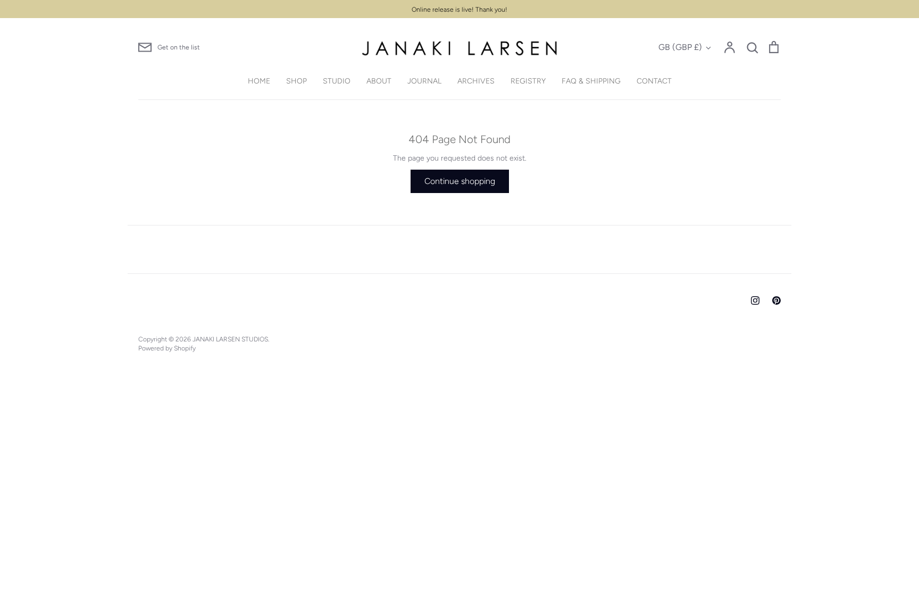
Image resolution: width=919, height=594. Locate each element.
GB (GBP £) (680, 47)
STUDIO (336, 81)
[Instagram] (755, 300)
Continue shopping (459, 181)
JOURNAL (424, 81)
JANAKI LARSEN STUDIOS (230, 339)
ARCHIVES (476, 81)
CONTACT (654, 81)
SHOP (296, 81)
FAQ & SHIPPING (591, 81)
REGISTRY (528, 81)
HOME (259, 81)
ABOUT (378, 81)
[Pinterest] (776, 300)
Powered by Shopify (167, 348)
